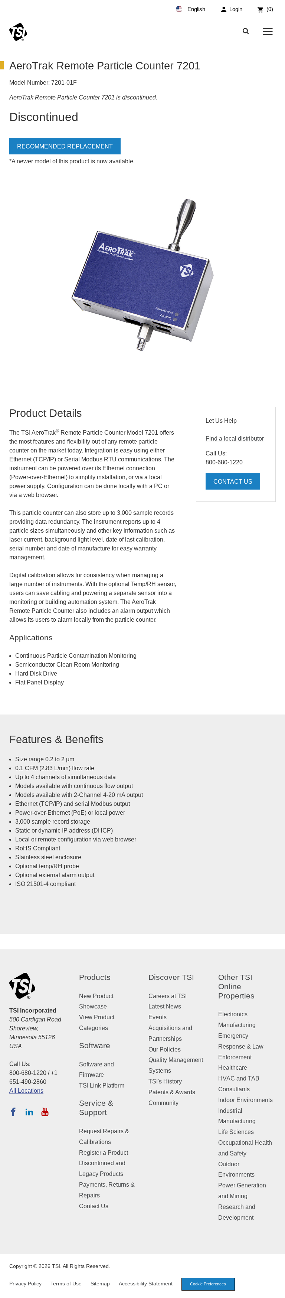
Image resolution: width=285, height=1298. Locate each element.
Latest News (164, 1006)
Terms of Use (66, 1283)
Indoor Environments (245, 1100)
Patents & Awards (171, 1092)
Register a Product (103, 1153)
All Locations (26, 1091)
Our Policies (164, 1049)
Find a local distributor (235, 438)
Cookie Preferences (208, 1284)
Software (94, 1045)
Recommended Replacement (65, 146)
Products (95, 977)
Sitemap (100, 1283)
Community (163, 1103)
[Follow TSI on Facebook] (13, 1112)
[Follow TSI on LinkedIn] (29, 1112)
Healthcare (232, 1068)
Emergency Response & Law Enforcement (240, 1046)
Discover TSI (171, 977)
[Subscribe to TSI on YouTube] (44, 1112)
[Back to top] (275, 1288)
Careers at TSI (167, 996)
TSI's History (165, 1081)
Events (157, 1017)
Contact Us (232, 481)
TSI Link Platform (101, 1085)
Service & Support (96, 1107)
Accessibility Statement (146, 1283)
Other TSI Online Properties (236, 986)
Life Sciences (236, 1132)
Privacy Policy (25, 1283)
